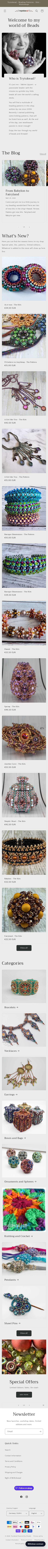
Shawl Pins (11, 1323)
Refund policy (20, 1543)
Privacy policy (38, 1536)
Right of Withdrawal (13, 1478)
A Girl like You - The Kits (15, 420)
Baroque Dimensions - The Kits (17, 592)
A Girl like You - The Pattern (16, 477)
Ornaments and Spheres (19, 1181)
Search (8, 1450)
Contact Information (13, 1456)
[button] (5, 11)
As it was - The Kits (12, 305)
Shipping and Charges (14, 1472)
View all (43, 154)
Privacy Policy (10, 1467)
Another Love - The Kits (15, 764)
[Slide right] (29, 227)
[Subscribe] (40, 1431)
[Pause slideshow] (43, 1405)
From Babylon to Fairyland (17, 192)
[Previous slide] (18, 1405)
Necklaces (10, 1051)
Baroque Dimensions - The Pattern (19, 534)
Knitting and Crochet (17, 1236)
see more (24, 1394)
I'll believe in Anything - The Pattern (20, 362)
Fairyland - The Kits (13, 936)
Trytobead (14, 1536)
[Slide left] (18, 227)
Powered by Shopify (24, 1536)
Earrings (9, 1094)
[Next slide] (29, 1405)
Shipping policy (39, 1540)
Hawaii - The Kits (11, 649)
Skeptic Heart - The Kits (14, 821)
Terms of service (26, 1540)
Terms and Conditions (13, 1461)
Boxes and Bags (13, 1138)
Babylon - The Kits (12, 879)
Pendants (10, 1279)
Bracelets (9, 1007)
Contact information (12, 1540)
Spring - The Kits (11, 706)
